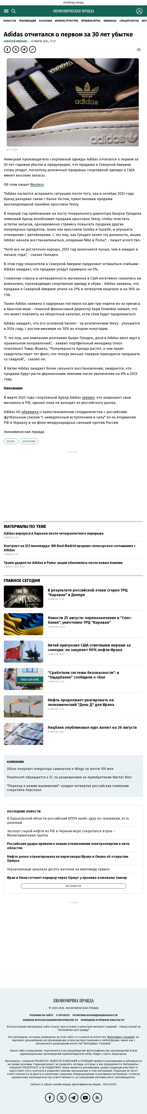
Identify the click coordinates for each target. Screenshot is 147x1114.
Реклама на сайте (41, 1015)
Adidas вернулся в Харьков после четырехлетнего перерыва (54, 533)
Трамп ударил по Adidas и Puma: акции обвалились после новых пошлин (63, 563)
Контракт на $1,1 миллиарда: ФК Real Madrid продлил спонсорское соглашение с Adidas (70, 548)
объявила (30, 412)
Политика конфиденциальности (95, 1015)
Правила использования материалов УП (50, 1020)
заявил (88, 397)
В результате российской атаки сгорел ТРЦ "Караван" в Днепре (88, 592)
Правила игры (90, 20)
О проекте (63, 1015)
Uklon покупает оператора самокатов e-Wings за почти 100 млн (60, 769)
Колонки (45, 20)
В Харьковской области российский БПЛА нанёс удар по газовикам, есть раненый (68, 820)
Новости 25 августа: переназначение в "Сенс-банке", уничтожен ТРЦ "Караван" (90, 620)
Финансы (109, 20)
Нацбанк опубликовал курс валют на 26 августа (92, 727)
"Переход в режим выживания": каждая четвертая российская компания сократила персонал (68, 788)
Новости (9, 20)
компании (28, 441)
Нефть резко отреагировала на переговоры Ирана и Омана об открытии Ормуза (67, 858)
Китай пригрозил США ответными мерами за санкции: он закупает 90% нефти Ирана (89, 647)
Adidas (11, 441)
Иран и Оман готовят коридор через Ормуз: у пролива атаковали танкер (67, 878)
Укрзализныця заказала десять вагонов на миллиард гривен (58, 869)
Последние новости (24, 811)
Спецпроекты (129, 20)
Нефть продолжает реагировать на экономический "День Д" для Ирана (81, 702)
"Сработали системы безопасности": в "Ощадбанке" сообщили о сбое (83, 674)
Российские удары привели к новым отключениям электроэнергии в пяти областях (68, 846)
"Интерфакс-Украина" (121, 1037)
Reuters (37, 184)
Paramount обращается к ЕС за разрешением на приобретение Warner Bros (69, 777)
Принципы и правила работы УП (102, 1020)
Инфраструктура (66, 20)
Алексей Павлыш (16, 41)
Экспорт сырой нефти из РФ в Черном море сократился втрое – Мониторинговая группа (61, 833)
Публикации (27, 20)
